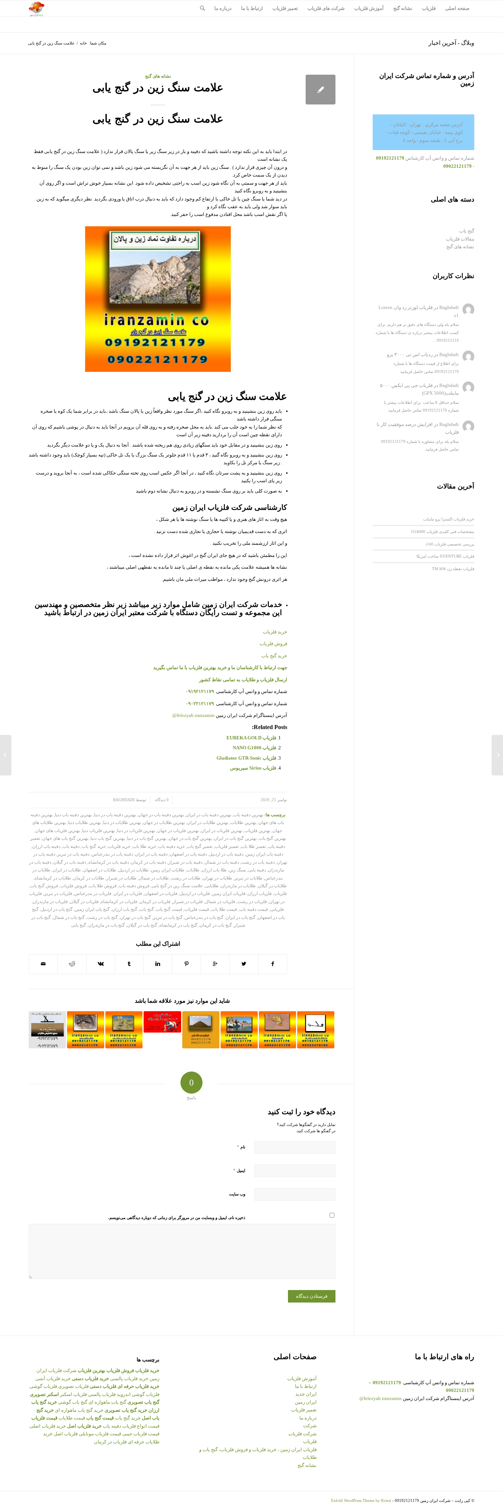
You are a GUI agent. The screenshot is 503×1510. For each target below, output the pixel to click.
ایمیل (239, 1170)
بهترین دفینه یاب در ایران (208, 815)
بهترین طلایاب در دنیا (122, 822)
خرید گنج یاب (274, 655)
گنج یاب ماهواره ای (107, 1402)
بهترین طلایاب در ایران (207, 822)
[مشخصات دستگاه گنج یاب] (162, 1022)
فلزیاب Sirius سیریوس (253, 768)
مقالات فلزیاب (460, 239)
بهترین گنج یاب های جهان (65, 838)
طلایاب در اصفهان (99, 870)
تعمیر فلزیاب (227, 846)
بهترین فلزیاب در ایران (221, 830)
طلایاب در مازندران (238, 886)
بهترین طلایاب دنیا (84, 822)
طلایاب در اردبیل (134, 870)
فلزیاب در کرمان (155, 901)
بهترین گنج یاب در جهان (190, 838)
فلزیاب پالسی (102, 1394)
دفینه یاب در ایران (151, 854)
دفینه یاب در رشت (258, 862)
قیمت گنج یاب (169, 909)
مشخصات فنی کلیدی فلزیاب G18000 (442, 531)
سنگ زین (237, 870)
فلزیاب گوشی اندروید (138, 1394)
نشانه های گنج (158, 76)
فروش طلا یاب (103, 886)
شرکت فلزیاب (302, 1433)
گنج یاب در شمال (69, 917)
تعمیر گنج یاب (199, 846)
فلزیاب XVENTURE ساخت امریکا (445, 556)
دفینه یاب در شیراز (185, 862)
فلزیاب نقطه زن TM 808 (453, 568)
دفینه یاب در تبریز (73, 854)
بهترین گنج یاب (272, 838)
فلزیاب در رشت (252, 901)
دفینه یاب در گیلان (69, 862)
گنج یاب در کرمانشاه (178, 925)
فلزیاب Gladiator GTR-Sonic (246, 758)
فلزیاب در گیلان (84, 901)
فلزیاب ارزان (260, 893)
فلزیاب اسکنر (73, 1394)
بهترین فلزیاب (257, 830)
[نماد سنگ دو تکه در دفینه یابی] (124, 1029)
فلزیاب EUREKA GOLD (251, 737)
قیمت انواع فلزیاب (140, 1426)
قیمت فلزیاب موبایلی (100, 1433)
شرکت (310, 1425)
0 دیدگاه (161, 800)
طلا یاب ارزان (214, 870)
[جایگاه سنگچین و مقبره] (85, 1029)
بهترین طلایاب (243, 822)
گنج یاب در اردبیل (57, 909)
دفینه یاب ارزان (46, 846)
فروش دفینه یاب (134, 886)
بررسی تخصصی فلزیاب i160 (450, 544)
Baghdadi (124, 800)
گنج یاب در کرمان (216, 925)
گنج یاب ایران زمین (92, 909)
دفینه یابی (257, 870)
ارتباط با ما (306, 1386)
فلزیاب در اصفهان (160, 893)
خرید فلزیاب (119, 846)
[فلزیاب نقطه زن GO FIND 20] (315, 1029)
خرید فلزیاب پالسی (129, 1378)
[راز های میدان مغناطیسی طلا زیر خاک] (47, 1029)
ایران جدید (306, 1394)
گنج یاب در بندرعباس (204, 917)
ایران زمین (306, 1402)
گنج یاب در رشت (102, 917)
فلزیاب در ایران (128, 893)
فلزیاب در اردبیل (195, 893)
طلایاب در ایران (67, 870)
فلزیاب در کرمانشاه (119, 901)
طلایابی (212, 886)
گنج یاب (147, 909)
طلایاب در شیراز (121, 878)
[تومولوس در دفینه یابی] (200, 1029)
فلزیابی (277, 909)
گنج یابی (78, 925)
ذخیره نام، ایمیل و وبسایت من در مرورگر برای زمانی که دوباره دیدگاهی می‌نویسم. (176, 1217)
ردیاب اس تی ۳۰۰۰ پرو (410, 354)
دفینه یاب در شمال (222, 862)
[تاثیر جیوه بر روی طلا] (277, 1029)
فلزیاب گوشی (43, 1386)
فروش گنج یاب (44, 886)
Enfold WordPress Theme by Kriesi (361, 1500)
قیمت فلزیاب (196, 909)
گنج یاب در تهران (135, 917)
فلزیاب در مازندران (50, 901)
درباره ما (308, 1418)
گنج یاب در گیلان (142, 925)
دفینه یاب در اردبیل (226, 854)
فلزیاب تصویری (73, 1386)
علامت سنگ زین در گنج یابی (158, 87)
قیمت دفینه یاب (253, 909)
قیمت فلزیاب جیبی (140, 1433)
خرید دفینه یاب (171, 846)
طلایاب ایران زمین (167, 870)
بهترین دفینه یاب (248, 815)
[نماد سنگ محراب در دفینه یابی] (239, 1029)
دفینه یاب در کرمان (148, 862)
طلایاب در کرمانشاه (53, 878)
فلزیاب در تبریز (58, 893)
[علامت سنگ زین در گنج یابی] (320, 89)
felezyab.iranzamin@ (193, 715)
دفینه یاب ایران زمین (264, 854)
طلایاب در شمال (154, 878)
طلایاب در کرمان (88, 878)
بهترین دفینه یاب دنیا (73, 815)
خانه (83, 43)
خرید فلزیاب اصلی (47, 1426)
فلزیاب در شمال (220, 901)
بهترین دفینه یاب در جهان (161, 815)
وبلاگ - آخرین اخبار (451, 43)
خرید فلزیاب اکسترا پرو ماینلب (448, 519)
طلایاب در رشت (186, 878)
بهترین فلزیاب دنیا (98, 830)
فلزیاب (280, 893)
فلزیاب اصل (66, 1433)
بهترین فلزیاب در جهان (178, 830)
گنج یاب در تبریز (168, 917)
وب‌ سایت (237, 1194)
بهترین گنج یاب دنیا (108, 838)
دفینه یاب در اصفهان (188, 854)
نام (241, 1147)
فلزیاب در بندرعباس (93, 893)
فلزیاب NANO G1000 (254, 747)
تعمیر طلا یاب (253, 846)
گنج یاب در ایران (241, 917)
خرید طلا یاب (144, 846)
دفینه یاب (71, 846)
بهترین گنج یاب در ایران (235, 838)
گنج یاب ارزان (124, 909)
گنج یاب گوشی (72, 1402)
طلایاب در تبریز (249, 878)
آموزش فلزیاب (302, 1378)
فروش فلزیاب (73, 886)
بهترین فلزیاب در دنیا (136, 830)
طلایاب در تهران (217, 878)
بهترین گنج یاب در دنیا (146, 838)
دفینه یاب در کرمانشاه (108, 862)
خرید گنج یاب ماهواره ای (79, 1410)
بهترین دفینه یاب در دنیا (115, 815)
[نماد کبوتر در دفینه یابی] (497, 755)
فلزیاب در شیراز (188, 901)
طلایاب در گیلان (272, 886)
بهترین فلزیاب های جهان (57, 830)
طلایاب (193, 870)
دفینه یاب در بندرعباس (112, 854)
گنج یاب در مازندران (106, 925)
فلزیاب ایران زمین (229, 893)
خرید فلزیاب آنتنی (53, 1378)
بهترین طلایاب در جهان (164, 822)
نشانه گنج (307, 1465)
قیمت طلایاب (72, 1418)
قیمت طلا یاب (224, 909)
